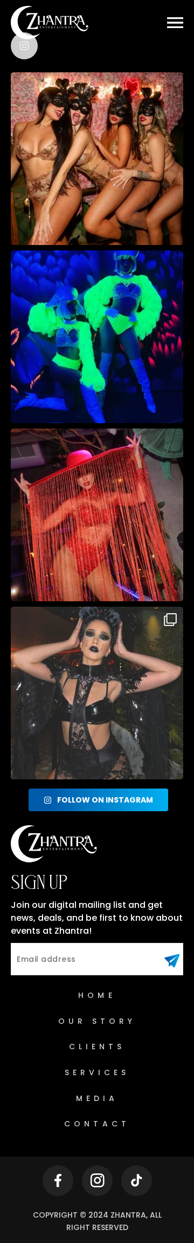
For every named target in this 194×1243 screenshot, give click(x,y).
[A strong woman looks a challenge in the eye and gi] (97, 515)
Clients (97, 1046)
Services (97, 1072)
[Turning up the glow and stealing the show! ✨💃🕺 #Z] (97, 336)
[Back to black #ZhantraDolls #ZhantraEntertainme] (97, 693)
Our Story (97, 1021)
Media (97, 1098)
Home (96, 995)
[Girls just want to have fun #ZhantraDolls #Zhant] (97, 158)
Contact (96, 1123)
